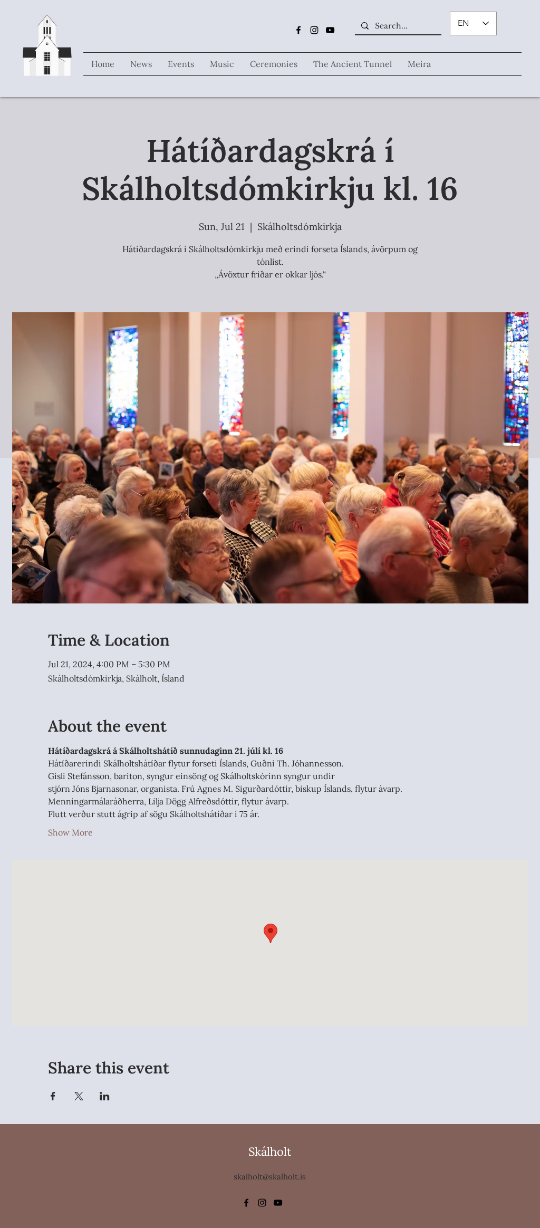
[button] (222, 64)
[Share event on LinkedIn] (105, 1096)
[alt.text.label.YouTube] (330, 30)
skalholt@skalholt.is (270, 1177)
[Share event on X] (79, 1096)
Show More (70, 832)
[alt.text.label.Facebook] (298, 30)
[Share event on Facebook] (53, 1096)
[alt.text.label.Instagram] (314, 30)
